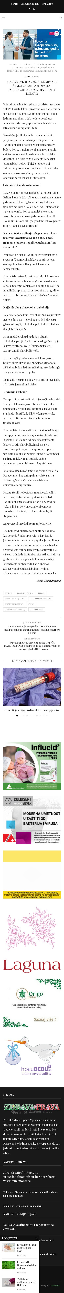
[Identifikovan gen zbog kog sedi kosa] (8, 1247)
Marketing (47, 4)
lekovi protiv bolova (41, 598)
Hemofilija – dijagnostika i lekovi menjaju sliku (32, 710)
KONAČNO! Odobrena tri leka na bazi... (26, 1265)
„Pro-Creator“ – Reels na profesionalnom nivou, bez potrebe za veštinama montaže (29, 1177)
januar (8, 593)
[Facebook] (29, 8)
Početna (13, 64)
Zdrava (27, 64)
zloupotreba (37, 609)
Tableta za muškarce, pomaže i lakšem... (27, 1282)
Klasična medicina (46, 64)
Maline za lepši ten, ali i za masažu (22, 1206)
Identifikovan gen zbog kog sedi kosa (26, 1247)
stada (31, 604)
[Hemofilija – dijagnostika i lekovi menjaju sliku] (32, 687)
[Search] (60, 18)
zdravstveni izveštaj (15, 609)
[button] (6, 692)
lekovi (41, 593)
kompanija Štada (25, 593)
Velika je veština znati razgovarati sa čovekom (28, 1227)
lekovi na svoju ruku (15, 598)
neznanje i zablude (14, 604)
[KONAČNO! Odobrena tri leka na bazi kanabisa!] (8, 1265)
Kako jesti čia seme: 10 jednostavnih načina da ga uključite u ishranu (30, 1194)
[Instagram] (34, 8)
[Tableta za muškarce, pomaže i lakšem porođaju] (8, 1282)
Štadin (7, 276)
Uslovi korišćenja (30, 4)
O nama (14, 4)
